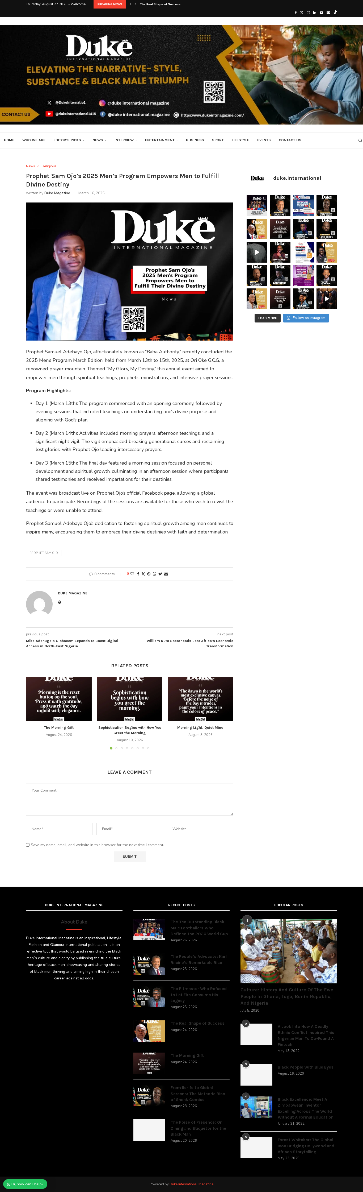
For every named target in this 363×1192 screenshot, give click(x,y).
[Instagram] (308, 13)
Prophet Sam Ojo (43, 553)
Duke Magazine (57, 193)
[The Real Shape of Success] (149, 1031)
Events (264, 140)
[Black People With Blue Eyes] (256, 1075)
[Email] (328, 13)
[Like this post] (132, 574)
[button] (130, 4)
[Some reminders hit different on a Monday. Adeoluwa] (326, 252)
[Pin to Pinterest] (148, 574)
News (97, 140)
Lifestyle (240, 140)
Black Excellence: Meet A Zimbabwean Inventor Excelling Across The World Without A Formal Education (306, 1108)
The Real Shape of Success (160, 4)
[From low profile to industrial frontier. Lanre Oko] (326, 229)
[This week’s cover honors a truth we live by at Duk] (257, 229)
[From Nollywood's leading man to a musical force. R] (280, 252)
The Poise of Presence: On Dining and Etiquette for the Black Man (198, 1128)
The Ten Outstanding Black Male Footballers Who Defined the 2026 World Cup (199, 927)
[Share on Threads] (154, 574)
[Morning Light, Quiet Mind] (200, 699)
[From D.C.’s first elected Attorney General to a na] (280, 205)
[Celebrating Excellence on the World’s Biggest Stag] (257, 205)
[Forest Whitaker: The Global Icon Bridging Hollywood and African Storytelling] (256, 1147)
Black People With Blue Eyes (306, 1067)
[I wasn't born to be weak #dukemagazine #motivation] (257, 252)
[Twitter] (301, 13)
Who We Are (33, 140)
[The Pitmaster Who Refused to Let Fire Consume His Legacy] (149, 996)
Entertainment (160, 140)
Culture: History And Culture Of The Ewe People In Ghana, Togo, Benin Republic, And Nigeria (286, 996)
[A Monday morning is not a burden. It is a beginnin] (280, 229)
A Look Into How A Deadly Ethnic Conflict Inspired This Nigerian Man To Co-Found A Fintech (306, 1035)
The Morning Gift (59, 728)
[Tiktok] (335, 13)
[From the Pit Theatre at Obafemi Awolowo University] (326, 205)
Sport (218, 140)
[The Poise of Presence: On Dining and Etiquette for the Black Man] (149, 1130)
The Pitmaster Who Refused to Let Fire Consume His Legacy (199, 994)
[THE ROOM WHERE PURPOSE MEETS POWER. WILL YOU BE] (303, 205)
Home (9, 140)
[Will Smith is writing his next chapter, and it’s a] (326, 275)
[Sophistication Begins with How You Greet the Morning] (130, 699)
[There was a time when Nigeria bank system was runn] (326, 298)
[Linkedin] (314, 13)
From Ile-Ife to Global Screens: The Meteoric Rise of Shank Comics (198, 1093)
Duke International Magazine (191, 1184)
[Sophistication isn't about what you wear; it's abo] (280, 298)
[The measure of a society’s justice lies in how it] (257, 275)
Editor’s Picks (67, 140)
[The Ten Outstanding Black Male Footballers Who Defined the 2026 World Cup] (149, 929)
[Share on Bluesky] (160, 574)
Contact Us (290, 140)
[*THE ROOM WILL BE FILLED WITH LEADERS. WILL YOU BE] (303, 252)
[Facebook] (296, 13)
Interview (124, 140)
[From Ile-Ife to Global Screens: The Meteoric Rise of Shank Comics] (149, 1095)
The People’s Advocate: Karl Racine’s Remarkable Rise (199, 959)
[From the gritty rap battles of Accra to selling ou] (280, 275)
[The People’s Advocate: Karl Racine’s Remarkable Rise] (149, 964)
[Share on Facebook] (138, 574)
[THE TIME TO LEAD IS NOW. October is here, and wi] (303, 275)
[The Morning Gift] (59, 699)
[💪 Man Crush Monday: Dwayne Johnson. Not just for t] (257, 298)
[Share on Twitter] (143, 574)
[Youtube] (321, 13)
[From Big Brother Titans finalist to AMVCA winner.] (303, 229)
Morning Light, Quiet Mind (201, 728)
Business (195, 140)
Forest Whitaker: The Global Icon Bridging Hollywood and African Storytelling (306, 1145)
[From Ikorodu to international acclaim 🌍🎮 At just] (303, 298)
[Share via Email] (166, 574)
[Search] (360, 140)
